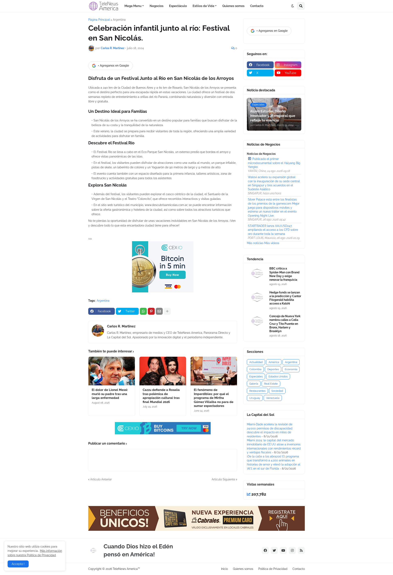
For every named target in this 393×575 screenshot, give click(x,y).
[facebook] (265, 550)
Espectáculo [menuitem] (178, 6)
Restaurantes (257, 390)
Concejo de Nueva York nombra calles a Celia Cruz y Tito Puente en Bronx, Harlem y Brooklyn (284, 324)
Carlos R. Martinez (121, 326)
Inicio (224, 568)
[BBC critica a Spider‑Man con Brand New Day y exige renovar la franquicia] (257, 273)
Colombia (255, 369)
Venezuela (272, 398)
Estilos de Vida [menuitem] (203, 6)
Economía (291, 369)
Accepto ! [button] (18, 564)
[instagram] (292, 550)
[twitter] (274, 550)
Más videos (271, 243)
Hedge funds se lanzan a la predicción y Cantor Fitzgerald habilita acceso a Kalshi (285, 298)
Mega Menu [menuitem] (132, 6)
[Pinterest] (151, 311)
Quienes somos (243, 568)
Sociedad (277, 390)
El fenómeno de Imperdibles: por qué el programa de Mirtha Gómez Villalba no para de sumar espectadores (213, 398)
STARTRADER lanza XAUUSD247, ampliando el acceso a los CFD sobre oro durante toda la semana (273, 229)
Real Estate (271, 383)
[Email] (159, 311)
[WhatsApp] (143, 311)
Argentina (119, 19)
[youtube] (283, 550)
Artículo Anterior (101, 479)
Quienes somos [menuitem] (233, 6)
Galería (253, 383)
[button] (292, 6)
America (274, 362)
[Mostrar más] (167, 311)
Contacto (298, 568)
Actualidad (256, 362)
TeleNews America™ (126, 568)
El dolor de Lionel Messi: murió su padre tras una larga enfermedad (110, 394)
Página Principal (99, 19)
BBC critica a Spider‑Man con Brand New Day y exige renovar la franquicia (284, 274)
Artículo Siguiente (223, 479)
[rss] (301, 550)
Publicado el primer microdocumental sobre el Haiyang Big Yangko (274, 163)
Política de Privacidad (272, 568)
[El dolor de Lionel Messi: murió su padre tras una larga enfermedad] (111, 371)
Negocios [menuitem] (156, 6)
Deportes (273, 369)
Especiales (256, 376)
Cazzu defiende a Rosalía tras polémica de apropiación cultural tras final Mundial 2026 (161, 396)
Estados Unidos (278, 376)
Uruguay (254, 398)
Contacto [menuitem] (256, 6)
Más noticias (255, 243)
